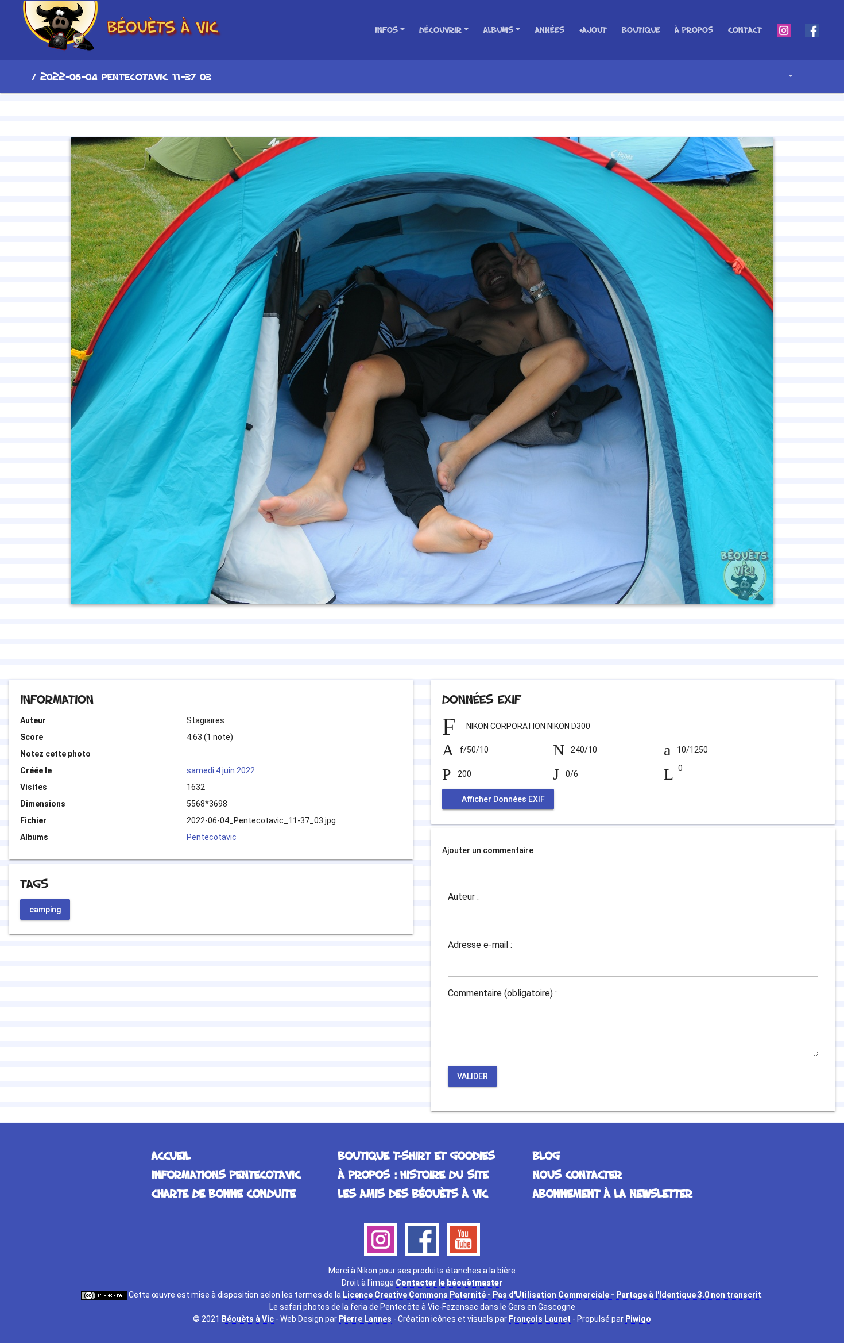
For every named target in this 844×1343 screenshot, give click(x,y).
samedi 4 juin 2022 (221, 770)
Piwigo (638, 1318)
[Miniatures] (422, 112)
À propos (694, 29)
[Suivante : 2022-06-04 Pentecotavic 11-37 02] (461, 112)
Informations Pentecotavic (226, 1174)
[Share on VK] (445, 648)
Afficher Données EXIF (502, 799)
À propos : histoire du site (413, 1174)
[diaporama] (813, 76)
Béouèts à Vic (248, 1318)
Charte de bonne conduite (224, 1193)
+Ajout (593, 29)
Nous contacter (577, 1174)
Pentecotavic (212, 837)
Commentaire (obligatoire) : (502, 993)
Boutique (641, 29)
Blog (546, 1155)
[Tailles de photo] (782, 76)
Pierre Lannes (365, 1318)
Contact (745, 29)
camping (45, 909)
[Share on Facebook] (401, 648)
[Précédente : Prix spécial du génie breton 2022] (382, 112)
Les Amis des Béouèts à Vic (412, 1193)
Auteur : (463, 896)
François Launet (540, 1318)
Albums (498, 29)
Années (549, 29)
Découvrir (440, 29)
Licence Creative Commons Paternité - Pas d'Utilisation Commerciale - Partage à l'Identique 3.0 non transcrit (552, 1294)
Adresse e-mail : (480, 945)
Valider (472, 1076)
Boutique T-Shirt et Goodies (416, 1155)
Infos (386, 29)
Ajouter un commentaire (487, 850)
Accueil (22, 76)
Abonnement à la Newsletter (612, 1193)
